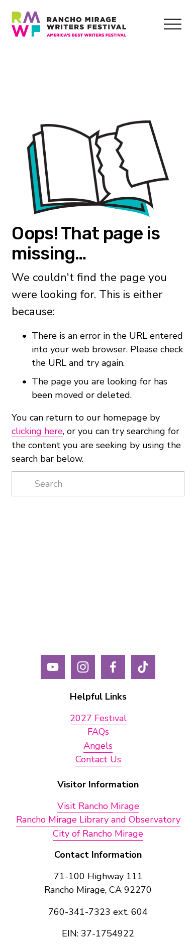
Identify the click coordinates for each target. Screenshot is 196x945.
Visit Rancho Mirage (98, 806)
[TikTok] (143, 667)
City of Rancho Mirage (98, 834)
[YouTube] (53, 667)
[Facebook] (113, 667)
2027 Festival (98, 718)
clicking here (37, 431)
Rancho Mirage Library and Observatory (98, 820)
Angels (98, 746)
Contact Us (98, 759)
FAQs (98, 732)
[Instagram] (83, 667)
